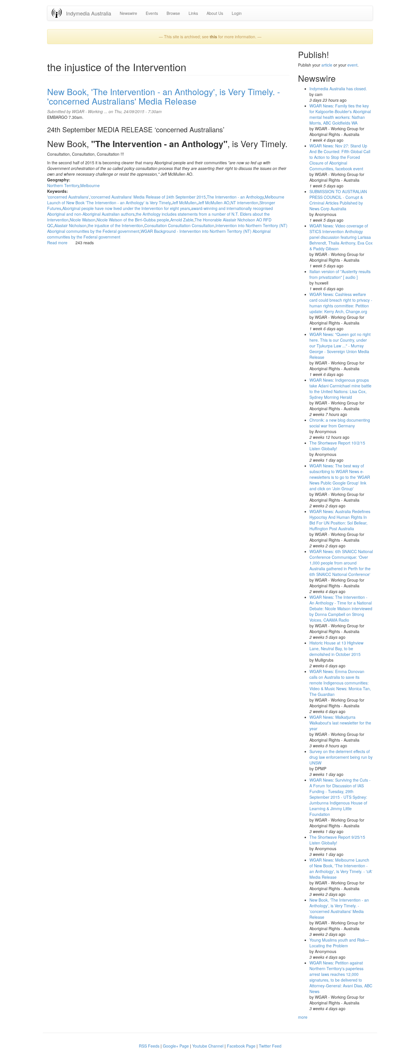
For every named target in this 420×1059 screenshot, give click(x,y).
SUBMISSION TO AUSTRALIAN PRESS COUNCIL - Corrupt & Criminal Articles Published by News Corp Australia (338, 200)
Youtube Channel (207, 1046)
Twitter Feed (270, 1046)
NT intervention (244, 202)
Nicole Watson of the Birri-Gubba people (133, 220)
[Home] (59, 13)
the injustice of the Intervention (115, 225)
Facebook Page (241, 1046)
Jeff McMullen (184, 202)
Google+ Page (176, 1046)
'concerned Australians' (68, 197)
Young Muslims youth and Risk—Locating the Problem (339, 942)
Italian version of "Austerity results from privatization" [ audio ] (340, 274)
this (213, 36)
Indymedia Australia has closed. (338, 88)
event (352, 65)
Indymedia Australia (88, 13)
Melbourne (90, 185)
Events (152, 13)
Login (237, 13)
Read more (57, 242)
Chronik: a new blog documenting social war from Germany (339, 423)
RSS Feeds (149, 1046)
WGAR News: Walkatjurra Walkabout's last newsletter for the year (340, 722)
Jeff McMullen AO (213, 202)
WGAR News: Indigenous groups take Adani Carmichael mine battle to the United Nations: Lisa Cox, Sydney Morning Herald (340, 388)
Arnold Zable (181, 220)
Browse (173, 13)
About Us (215, 13)
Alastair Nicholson (70, 225)
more (302, 1017)
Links (193, 13)
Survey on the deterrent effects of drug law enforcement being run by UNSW (341, 757)
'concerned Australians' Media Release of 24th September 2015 (148, 197)
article (326, 65)
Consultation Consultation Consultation (179, 225)
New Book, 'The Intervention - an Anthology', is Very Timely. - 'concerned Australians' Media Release (163, 96)
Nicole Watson (82, 220)
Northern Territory (63, 185)
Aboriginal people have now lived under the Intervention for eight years (126, 208)
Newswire (128, 13)
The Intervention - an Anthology (235, 197)
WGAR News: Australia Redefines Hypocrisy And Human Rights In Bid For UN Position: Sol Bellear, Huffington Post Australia (339, 520)
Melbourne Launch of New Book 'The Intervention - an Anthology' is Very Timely (165, 199)
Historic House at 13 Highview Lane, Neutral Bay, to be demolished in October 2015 (336, 648)
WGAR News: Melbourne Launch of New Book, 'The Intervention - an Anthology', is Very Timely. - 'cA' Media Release (340, 868)
